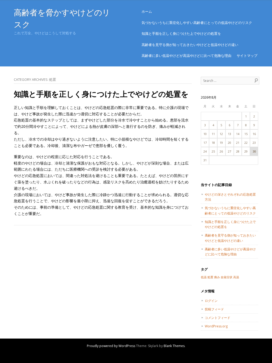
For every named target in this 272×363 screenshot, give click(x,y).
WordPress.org (216, 326)
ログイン (211, 300)
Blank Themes (174, 346)
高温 (236, 277)
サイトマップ (247, 55)
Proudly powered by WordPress (111, 346)
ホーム (147, 11)
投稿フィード (214, 309)
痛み (217, 277)
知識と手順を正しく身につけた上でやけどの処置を (181, 33)
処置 (210, 277)
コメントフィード (217, 317)
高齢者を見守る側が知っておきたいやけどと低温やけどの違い (190, 44)
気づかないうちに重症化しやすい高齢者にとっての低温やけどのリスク (197, 22)
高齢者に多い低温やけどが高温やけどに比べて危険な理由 (186, 55)
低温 (204, 277)
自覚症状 (226, 277)
